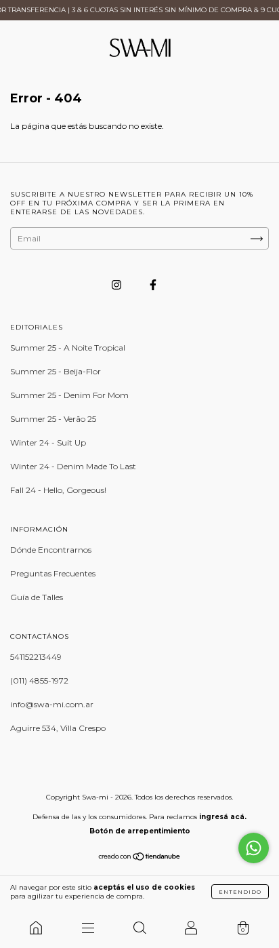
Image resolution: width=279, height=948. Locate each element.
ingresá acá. (222, 816)
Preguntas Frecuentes (52, 573)
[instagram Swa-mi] (117, 284)
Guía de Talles (36, 597)
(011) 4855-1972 (39, 680)
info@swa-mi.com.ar (51, 704)
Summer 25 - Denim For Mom (69, 395)
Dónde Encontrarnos (50, 550)
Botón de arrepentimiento (139, 831)
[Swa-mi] (36, 927)
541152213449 (36, 657)
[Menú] (87, 927)
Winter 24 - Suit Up (48, 442)
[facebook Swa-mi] (153, 284)
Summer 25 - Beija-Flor (55, 371)
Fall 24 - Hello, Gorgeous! (58, 490)
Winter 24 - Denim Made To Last (73, 466)
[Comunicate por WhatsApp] (253, 848)
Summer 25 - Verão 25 (53, 419)
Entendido (240, 891)
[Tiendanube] (140, 858)
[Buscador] (139, 927)
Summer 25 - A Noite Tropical (67, 347)
